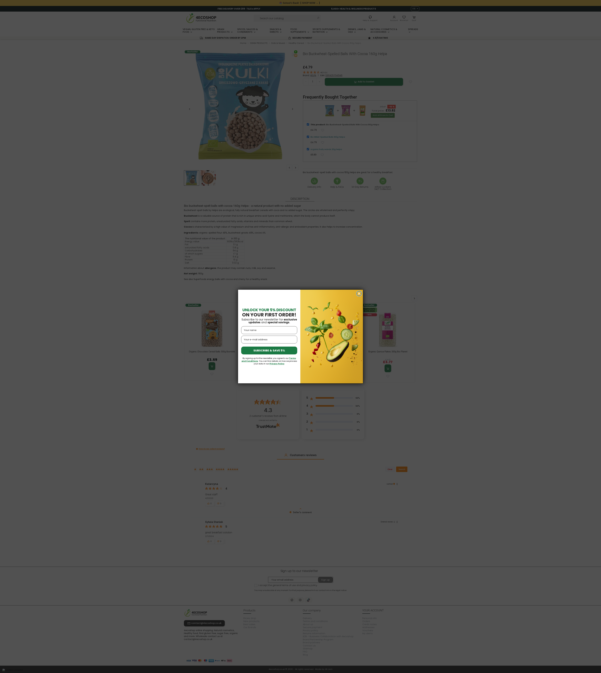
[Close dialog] (359, 293)
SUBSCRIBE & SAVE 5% (269, 350)
